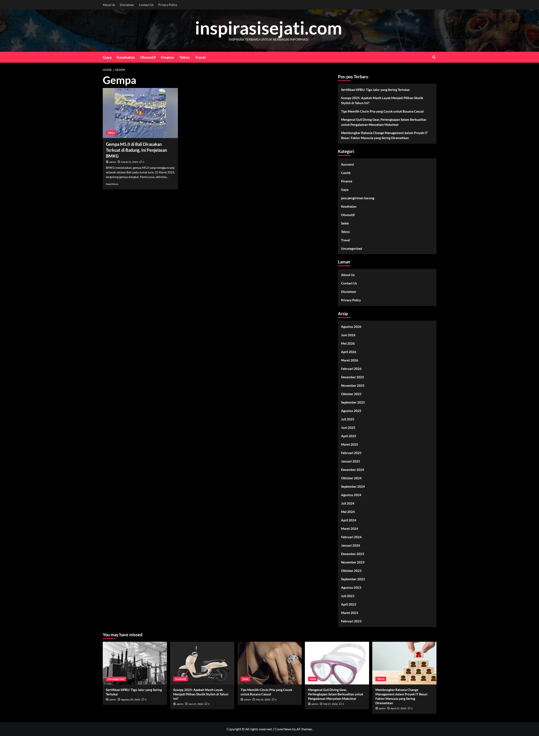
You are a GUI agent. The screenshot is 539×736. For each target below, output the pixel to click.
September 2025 (353, 402)
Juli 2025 (347, 419)
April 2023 (348, 604)
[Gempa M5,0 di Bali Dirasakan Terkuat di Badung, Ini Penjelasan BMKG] (140, 113)
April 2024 (348, 520)
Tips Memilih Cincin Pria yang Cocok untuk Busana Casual (382, 111)
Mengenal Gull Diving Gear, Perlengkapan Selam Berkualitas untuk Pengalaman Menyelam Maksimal (383, 122)
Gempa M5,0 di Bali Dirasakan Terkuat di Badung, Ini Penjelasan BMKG (136, 150)
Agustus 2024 (351, 495)
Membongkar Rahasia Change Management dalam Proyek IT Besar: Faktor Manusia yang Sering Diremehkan (384, 135)
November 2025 (352, 385)
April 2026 (348, 352)
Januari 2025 (350, 461)
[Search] (433, 57)
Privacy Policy (167, 5)
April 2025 (348, 436)
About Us (109, 5)
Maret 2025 (349, 444)
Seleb (345, 223)
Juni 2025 (348, 427)
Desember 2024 (352, 470)
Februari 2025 (351, 453)
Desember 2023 (352, 554)
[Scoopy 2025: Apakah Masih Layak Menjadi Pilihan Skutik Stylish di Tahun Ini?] (202, 663)
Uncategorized (351, 248)
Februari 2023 (351, 621)
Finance (167, 57)
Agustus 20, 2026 (130, 699)
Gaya (107, 57)
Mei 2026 (348, 343)
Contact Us (146, 5)
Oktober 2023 (351, 571)
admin (112, 162)
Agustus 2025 (351, 411)
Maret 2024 (349, 528)
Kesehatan (126, 57)
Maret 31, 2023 (129, 161)
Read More (112, 184)
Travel (200, 57)
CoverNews (283, 729)
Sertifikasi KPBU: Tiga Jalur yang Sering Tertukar (375, 90)
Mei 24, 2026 (263, 699)
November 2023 (352, 562)
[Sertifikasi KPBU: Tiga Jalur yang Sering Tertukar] (135, 663)
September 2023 (353, 579)
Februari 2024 (351, 537)
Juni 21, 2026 (195, 703)
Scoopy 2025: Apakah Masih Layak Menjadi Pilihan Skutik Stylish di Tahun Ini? (382, 100)
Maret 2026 (349, 360)
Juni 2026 (348, 335)
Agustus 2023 (351, 587)
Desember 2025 (352, 377)
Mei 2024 (348, 512)
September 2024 (353, 486)
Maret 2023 (349, 613)
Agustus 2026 (351, 326)
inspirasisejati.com (268, 27)
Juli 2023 (347, 596)
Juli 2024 (347, 503)
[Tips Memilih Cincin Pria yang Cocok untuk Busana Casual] (269, 663)
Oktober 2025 (351, 394)
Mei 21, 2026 (330, 703)
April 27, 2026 (398, 708)
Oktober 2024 (351, 478)
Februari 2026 (351, 369)
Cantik (346, 173)
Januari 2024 (350, 545)
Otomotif (148, 57)
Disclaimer (127, 5)
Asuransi (347, 164)
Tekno (184, 57)
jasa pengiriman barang (357, 198)
